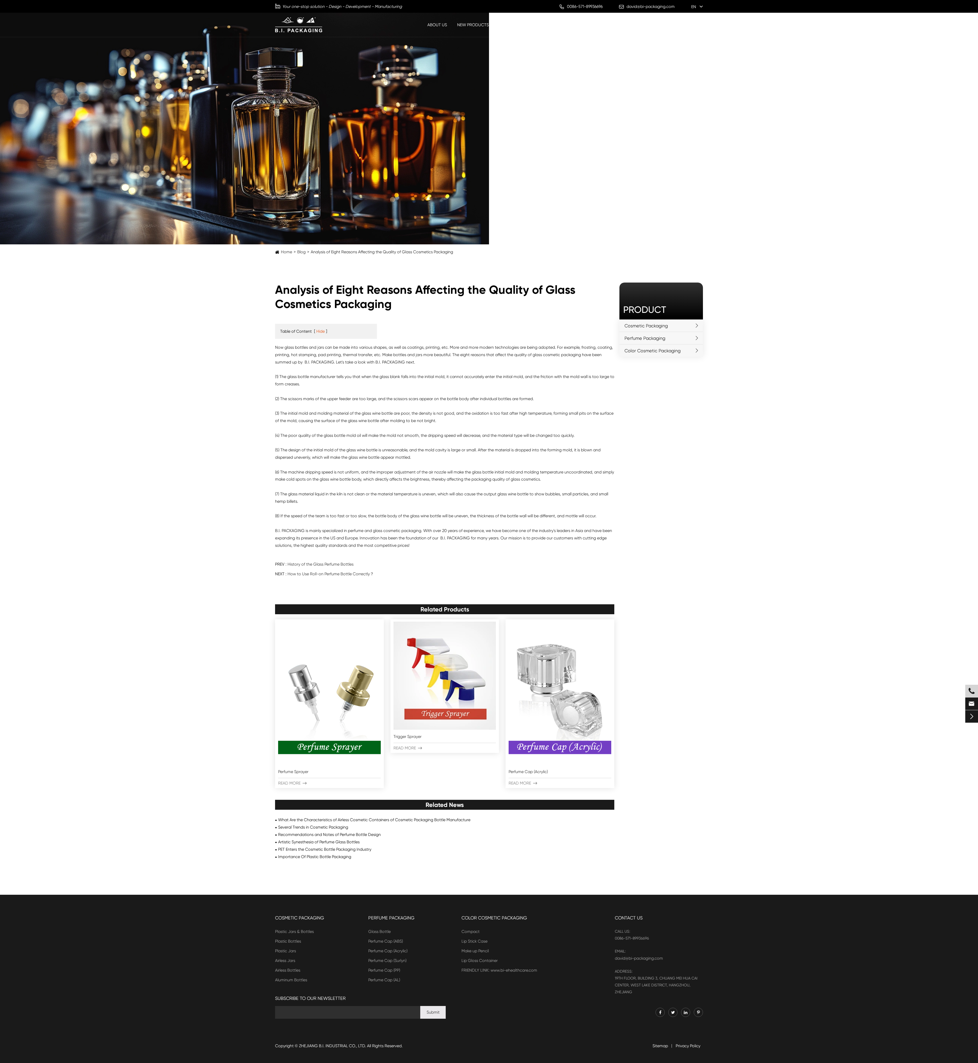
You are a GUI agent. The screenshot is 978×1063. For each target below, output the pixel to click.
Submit (433, 1012)
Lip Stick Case (474, 941)
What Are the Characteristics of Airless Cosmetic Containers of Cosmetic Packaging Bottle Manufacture (374, 819)
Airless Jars (285, 960)
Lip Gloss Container (479, 960)
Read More (292, 783)
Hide (320, 331)
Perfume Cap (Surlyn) (387, 960)
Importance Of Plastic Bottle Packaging (314, 856)
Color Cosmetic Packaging (634, 24)
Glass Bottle (379, 931)
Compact (470, 931)
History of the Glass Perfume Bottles (321, 564)
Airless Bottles (287, 970)
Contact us (629, 917)
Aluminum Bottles (291, 979)
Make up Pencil (475, 950)
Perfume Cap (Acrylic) (528, 771)
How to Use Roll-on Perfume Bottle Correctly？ (331, 573)
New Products (473, 24)
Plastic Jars (285, 950)
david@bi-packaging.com (639, 958)
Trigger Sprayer (407, 736)
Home (286, 251)
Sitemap (660, 1045)
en (693, 6)
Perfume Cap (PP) (384, 970)
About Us (437, 24)
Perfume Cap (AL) (384, 979)
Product (644, 309)
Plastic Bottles (288, 941)
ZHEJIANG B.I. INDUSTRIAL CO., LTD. (332, 1045)
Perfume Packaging (519, 24)
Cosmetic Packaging (572, 24)
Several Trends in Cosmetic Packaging (313, 827)
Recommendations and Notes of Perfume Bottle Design (329, 834)
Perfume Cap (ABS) (385, 941)
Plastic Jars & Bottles (294, 931)
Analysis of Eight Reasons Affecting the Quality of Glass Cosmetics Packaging (382, 251)
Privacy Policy (688, 1045)
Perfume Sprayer (293, 771)
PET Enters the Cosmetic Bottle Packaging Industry (324, 849)
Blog (679, 24)
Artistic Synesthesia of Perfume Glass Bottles (319, 842)
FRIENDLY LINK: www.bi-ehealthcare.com (499, 970)
